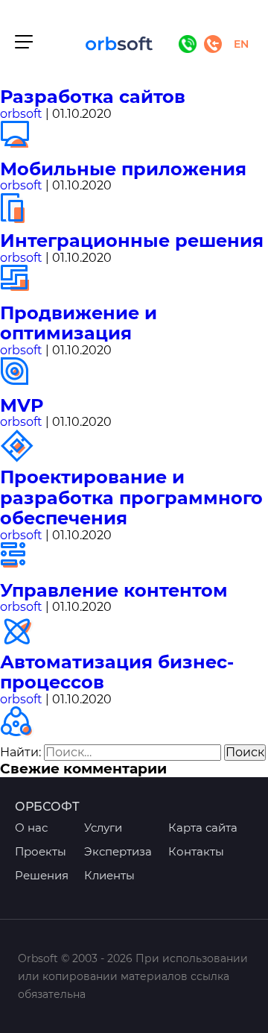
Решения (41, 875)
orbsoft (21, 114)
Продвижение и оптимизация (78, 323)
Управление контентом (114, 590)
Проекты (40, 851)
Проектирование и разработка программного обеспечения (131, 497)
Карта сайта (202, 827)
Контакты (196, 851)
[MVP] (19, 460)
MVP (22, 405)
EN (241, 44)
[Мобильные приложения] (19, 223)
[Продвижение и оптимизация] (19, 387)
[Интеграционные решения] (19, 295)
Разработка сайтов (92, 96)
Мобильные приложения (123, 169)
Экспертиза (118, 851)
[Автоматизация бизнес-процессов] (19, 736)
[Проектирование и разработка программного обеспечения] (19, 572)
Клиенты (109, 875)
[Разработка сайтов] (19, 151)
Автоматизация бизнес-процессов (117, 672)
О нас (31, 827)
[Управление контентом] (19, 644)
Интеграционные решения (132, 240)
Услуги (103, 827)
